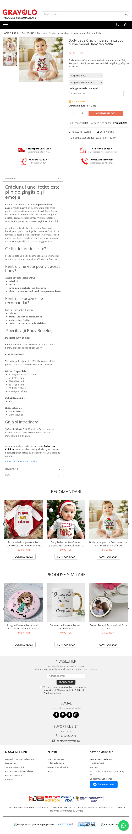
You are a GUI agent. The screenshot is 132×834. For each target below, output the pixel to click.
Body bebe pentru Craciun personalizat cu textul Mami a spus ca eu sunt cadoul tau (66, 544)
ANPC (50, 771)
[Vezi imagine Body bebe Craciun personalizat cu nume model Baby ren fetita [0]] (10, 44)
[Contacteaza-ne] (117, 24)
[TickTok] (69, 715)
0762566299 (68, 735)
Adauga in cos (106, 113)
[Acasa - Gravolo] (20, 14)
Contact (9, 779)
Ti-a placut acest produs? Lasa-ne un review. (92, 137)
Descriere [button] (10, 178)
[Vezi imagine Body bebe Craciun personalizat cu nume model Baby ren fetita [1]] (10, 59)
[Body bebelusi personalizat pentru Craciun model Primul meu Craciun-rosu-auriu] (23, 519)
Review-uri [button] (12, 468)
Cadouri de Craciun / (24, 33)
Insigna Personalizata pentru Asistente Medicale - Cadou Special (23, 627)
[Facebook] (56, 715)
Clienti (52, 752)
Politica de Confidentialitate (19, 771)
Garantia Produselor (57, 767)
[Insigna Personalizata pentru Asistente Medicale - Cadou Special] (23, 602)
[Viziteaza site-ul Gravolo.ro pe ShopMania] (86, 824)
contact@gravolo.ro (68, 740)
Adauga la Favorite (81, 131)
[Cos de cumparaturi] (125, 24)
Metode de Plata (55, 759)
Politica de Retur (55, 763)
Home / (7, 33)
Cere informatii (107, 131)
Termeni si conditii (14, 767)
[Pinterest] (63, 715)
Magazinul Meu (16, 752)
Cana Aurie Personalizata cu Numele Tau (66, 627)
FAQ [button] (7, 475)
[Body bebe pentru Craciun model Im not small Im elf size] (108, 519)
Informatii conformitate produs (21, 461)
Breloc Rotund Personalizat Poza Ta (108, 627)
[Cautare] (126, 14)
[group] (41, 59)
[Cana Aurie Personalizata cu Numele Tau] (66, 602)
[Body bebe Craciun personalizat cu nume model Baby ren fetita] (41, 59)
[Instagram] (76, 715)
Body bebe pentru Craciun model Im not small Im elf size (108, 544)
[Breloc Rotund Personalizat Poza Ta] (108, 602)
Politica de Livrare (14, 775)
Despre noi (10, 763)
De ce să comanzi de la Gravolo (20, 759)
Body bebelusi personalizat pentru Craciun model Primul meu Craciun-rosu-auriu (24, 544)
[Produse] (6, 25)
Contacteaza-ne (106, 784)
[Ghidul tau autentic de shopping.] (65, 824)
